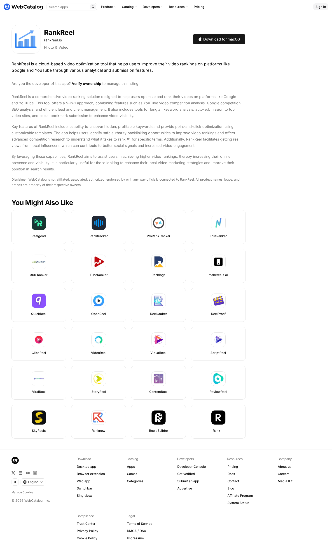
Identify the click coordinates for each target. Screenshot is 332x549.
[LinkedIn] (20, 473)
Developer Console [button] (191, 466)
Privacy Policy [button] (87, 531)
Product (107, 7)
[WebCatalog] (15, 460)
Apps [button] (131, 466)
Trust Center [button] (86, 523)
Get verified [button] (186, 474)
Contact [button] (233, 481)
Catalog (128, 7)
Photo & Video (56, 47)
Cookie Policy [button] (87, 538)
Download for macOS (221, 39)
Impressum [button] (135, 538)
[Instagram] (35, 473)
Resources (177, 7)
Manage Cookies (22, 492)
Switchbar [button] (84, 488)
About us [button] (284, 466)
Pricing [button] (232, 466)
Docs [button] (231, 474)
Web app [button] (83, 481)
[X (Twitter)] (13, 473)
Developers (151, 7)
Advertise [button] (184, 488)
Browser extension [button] (91, 474)
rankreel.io (53, 40)
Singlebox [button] (84, 495)
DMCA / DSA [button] (136, 531)
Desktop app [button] (86, 466)
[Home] (23, 6)
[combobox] (33, 482)
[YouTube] (28, 473)
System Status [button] (238, 503)
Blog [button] (230, 488)
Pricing (199, 7)
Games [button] (132, 474)
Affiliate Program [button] (240, 495)
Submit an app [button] (188, 481)
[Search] (93, 7)
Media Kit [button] (285, 481)
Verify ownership (86, 83)
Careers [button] (284, 474)
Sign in (321, 7)
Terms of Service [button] (139, 523)
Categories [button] (135, 481)
